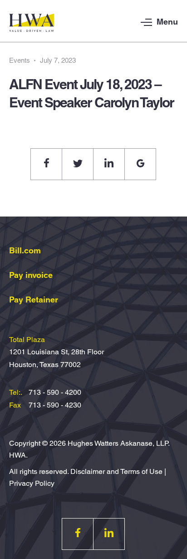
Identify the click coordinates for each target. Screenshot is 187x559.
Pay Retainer (33, 299)
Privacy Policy (31, 483)
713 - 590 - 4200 (55, 392)
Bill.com (25, 250)
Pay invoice (31, 275)
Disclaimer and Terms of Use (116, 471)
